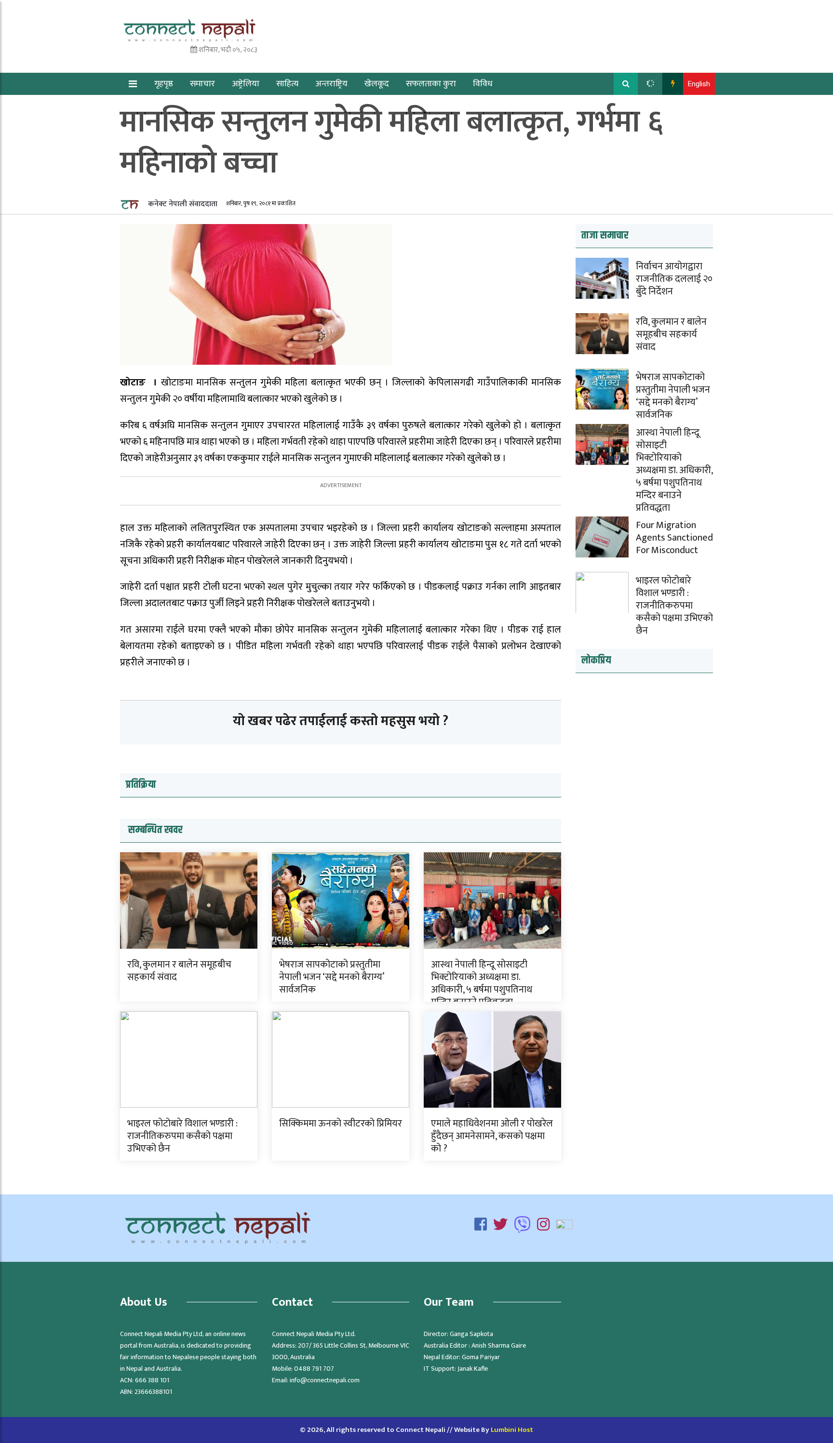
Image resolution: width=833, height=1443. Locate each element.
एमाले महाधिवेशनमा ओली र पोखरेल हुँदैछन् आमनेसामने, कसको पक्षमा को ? (492, 1136)
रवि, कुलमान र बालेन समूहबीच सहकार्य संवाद (179, 970)
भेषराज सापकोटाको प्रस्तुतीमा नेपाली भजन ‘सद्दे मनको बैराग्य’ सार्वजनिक (331, 977)
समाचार (202, 84)
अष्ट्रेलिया (245, 84)
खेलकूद (376, 84)
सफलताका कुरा (431, 84)
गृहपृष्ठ (163, 84)
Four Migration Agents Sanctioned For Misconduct (674, 537)
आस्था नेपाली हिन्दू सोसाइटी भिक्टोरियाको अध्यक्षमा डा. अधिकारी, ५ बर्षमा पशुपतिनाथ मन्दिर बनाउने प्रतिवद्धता (481, 983)
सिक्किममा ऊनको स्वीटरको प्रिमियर (340, 1123)
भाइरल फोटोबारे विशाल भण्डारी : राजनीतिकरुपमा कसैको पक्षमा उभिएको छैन (182, 1136)
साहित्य (287, 84)
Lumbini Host (512, 1430)
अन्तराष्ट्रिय (331, 84)
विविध (483, 84)
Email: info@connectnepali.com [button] (316, 1380)
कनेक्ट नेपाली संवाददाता (181, 204)
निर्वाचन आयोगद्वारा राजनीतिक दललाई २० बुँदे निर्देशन (674, 279)
